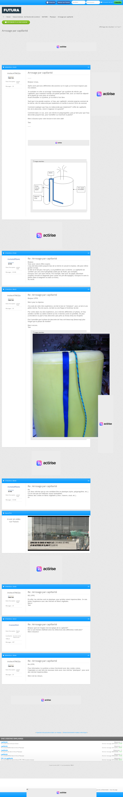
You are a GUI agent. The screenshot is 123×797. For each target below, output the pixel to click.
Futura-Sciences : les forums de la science (26, 17)
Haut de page (113, 790)
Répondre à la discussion (16, 22)
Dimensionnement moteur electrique (75, 732)
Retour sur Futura (64, 2)
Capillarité (4, 750)
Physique (53, 17)
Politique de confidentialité (100, 790)
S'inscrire (51, 2)
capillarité (4, 742)
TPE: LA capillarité (7, 758)
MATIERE (45, 17)
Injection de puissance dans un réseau (48, 732)
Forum (8, 17)
